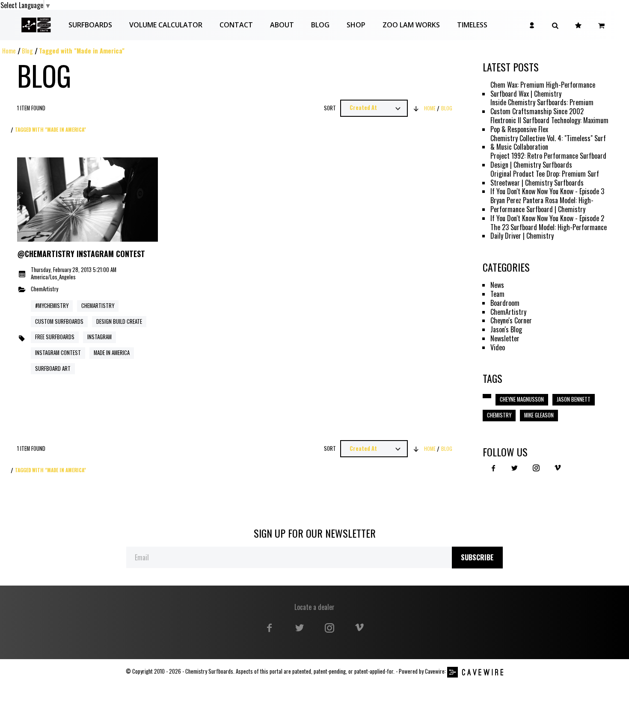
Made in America (112, 353)
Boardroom (504, 303)
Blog (27, 50)
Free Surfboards (54, 337)
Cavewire (435, 671)
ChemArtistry (44, 289)
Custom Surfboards (59, 321)
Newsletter (504, 338)
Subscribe (477, 557)
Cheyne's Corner (511, 320)
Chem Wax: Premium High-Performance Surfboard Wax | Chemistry (542, 89)
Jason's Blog (506, 329)
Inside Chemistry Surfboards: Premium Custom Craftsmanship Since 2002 (541, 107)
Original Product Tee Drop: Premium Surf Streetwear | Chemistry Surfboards (544, 178)
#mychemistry (51, 306)
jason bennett (573, 399)
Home (9, 50)
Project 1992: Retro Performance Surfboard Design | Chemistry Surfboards (548, 160)
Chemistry (499, 415)
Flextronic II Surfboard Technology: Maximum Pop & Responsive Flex (549, 125)
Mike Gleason (539, 415)
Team (497, 294)
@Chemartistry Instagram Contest (81, 254)
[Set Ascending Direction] (416, 108)
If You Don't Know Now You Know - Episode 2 (547, 218)
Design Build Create (119, 321)
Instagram (99, 337)
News (497, 285)
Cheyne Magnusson (522, 399)
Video (497, 347)
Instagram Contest (58, 353)
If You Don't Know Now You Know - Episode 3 (547, 191)
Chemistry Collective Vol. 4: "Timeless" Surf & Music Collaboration (548, 143)
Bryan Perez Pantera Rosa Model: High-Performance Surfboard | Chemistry (541, 205)
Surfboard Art (53, 368)
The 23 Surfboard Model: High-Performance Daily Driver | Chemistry (548, 232)
